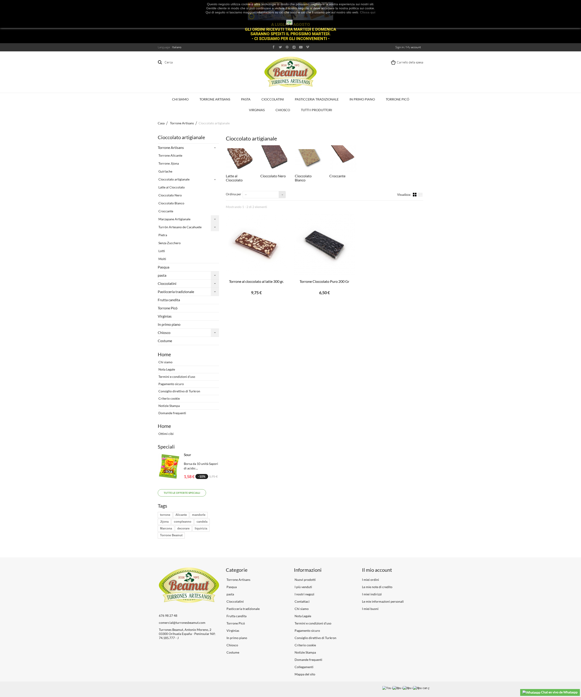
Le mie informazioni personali (383, 601)
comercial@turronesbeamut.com (182, 622)
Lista (420, 196)
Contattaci (302, 601)
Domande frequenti (172, 413)
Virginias (257, 110)
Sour (187, 454)
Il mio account (377, 570)
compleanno (182, 521)
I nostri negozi (304, 594)
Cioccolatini (272, 99)
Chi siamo (180, 99)
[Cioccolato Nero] (274, 159)
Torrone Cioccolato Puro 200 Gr (324, 281)
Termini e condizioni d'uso (176, 377)
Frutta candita (169, 300)
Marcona (166, 528)
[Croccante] (343, 159)
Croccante (165, 211)
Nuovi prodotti (305, 580)
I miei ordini (370, 580)
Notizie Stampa (169, 406)
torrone (165, 514)
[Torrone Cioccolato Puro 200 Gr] (324, 244)
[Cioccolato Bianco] (309, 159)
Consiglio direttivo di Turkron (179, 391)
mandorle (198, 514)
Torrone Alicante (170, 155)
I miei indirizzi (372, 594)
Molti (162, 259)
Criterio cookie (169, 398)
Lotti (161, 251)
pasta (246, 99)
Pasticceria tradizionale (317, 99)
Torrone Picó (397, 99)
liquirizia (201, 528)
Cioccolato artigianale (174, 179)
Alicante (181, 514)
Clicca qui (367, 12)
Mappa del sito (304, 674)
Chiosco (283, 110)
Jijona (164, 521)
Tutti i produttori (316, 110)
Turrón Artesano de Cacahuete (180, 227)
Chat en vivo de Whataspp (559, 692)
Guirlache (165, 171)
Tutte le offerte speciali (182, 492)
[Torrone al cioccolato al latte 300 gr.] (256, 244)
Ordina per (233, 194)
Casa (161, 123)
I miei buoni (370, 609)
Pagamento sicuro (171, 384)
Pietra (162, 235)
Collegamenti (303, 667)
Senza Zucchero (169, 243)
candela (202, 521)
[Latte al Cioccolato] (240, 159)
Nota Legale (166, 369)
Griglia (415, 194)
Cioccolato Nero (170, 195)
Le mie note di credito (377, 587)
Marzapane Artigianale (174, 219)
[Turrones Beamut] (290, 72)
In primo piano (362, 99)
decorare (183, 528)
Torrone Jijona (168, 163)
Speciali (166, 447)
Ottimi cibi (166, 434)
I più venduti (303, 587)
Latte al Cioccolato (171, 187)
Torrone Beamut (171, 535)
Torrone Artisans (214, 99)
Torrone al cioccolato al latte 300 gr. (256, 281)
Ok (289, 22)
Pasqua (163, 267)
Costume (165, 340)
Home (164, 354)
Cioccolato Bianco (171, 203)
